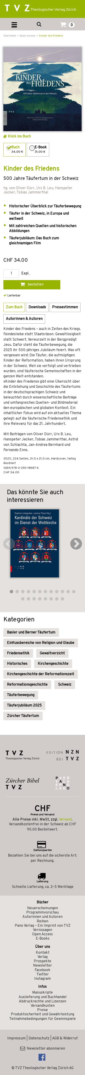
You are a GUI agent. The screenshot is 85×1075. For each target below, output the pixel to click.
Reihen (42, 921)
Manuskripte (42, 992)
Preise (42, 1010)
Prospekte (42, 961)
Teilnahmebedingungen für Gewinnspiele (42, 1019)
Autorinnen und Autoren (42, 917)
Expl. (25, 273)
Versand (65, 819)
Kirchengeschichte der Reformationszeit (40, 674)
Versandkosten (43, 1006)
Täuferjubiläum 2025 (24, 705)
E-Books (42, 938)
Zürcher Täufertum (23, 716)
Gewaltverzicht (52, 653)
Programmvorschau (42, 912)
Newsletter (42, 965)
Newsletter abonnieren (45, 1048)
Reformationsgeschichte (27, 684)
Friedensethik (18, 653)
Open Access (42, 934)
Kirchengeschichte (53, 664)
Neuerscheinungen (42, 908)
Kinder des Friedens (51, 36)
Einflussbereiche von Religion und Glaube (40, 643)
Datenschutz (39, 1038)
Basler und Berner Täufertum (31, 632)
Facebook (42, 970)
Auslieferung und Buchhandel (43, 997)
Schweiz (64, 684)
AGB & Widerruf (65, 1038)
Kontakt (42, 952)
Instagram (42, 979)
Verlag (42, 957)
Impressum (16, 1038)
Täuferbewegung (20, 695)
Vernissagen (42, 930)
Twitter (42, 974)
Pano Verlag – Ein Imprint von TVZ (42, 926)
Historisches (17, 664)
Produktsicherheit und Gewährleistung (42, 1014)
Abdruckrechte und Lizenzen (42, 1001)
